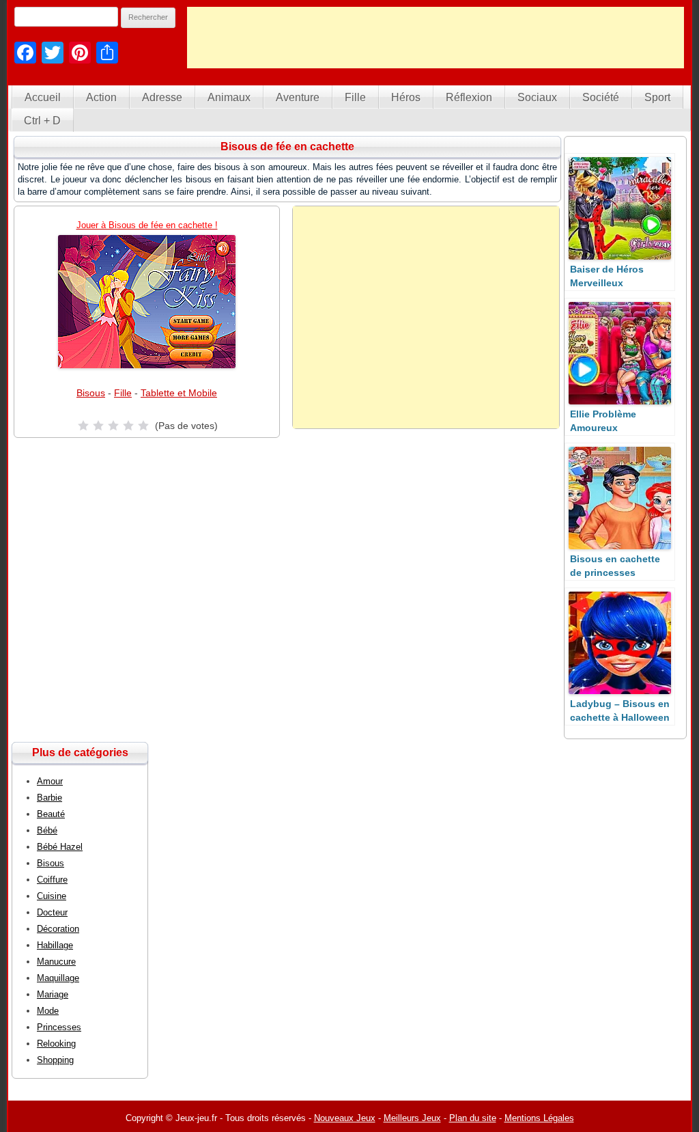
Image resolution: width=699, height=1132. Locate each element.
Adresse (162, 97)
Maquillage (58, 978)
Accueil (43, 97)
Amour (50, 781)
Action (101, 97)
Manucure (56, 961)
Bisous (90, 392)
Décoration (58, 929)
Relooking (56, 1043)
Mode (48, 1011)
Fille (355, 97)
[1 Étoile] (83, 425)
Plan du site (472, 1118)
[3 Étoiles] (113, 425)
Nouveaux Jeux (344, 1118)
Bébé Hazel (60, 847)
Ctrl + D (42, 120)
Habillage (55, 945)
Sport (657, 97)
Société (600, 97)
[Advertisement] (435, 37)
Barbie (49, 797)
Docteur (52, 912)
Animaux (229, 97)
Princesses (59, 1027)
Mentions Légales (539, 1118)
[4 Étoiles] (128, 425)
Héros (405, 97)
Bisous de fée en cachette (287, 146)
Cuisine (51, 896)
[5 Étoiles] (143, 425)
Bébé (47, 830)
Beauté (51, 814)
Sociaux (537, 97)
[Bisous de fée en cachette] (146, 301)
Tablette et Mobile (179, 392)
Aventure (297, 97)
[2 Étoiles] (98, 425)
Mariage (52, 994)
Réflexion (469, 97)
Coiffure (52, 879)
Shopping (55, 1060)
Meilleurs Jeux (412, 1118)
